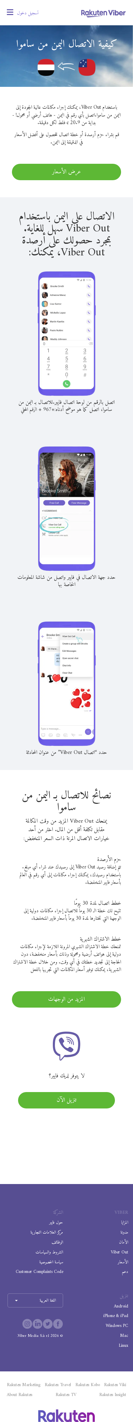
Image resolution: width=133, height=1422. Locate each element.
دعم (125, 1272)
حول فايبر (56, 1222)
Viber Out (119, 1252)
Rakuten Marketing (24, 1385)
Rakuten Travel (58, 1385)
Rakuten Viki (115, 1385)
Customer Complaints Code (39, 1272)
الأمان (123, 1242)
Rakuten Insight (112, 1395)
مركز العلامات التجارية (46, 1232)
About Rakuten (19, 1395)
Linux (123, 1346)
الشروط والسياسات (49, 1252)
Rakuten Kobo (87, 1385)
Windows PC (117, 1326)
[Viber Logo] (103, 13)
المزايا (124, 1222)
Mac (124, 1336)
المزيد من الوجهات (66, 999)
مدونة (124, 1232)
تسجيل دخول (28, 13)
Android (121, 1306)
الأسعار (123, 1262)
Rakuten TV (66, 1395)
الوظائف (57, 1242)
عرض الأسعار (66, 172)
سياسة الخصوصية (51, 1262)
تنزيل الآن (66, 1100)
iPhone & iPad (115, 1316)
